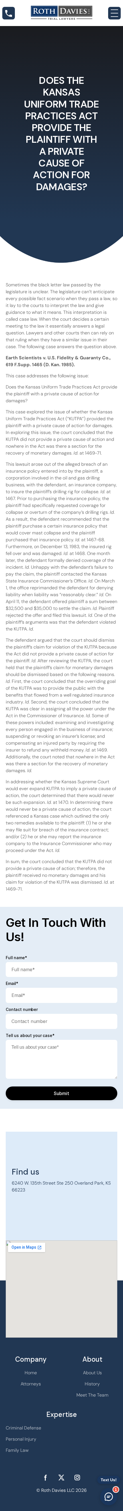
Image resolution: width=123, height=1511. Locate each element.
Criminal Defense (23, 1428)
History (92, 1384)
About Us (92, 1373)
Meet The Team (92, 1395)
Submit (61, 1093)
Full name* (16, 958)
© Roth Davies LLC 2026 (61, 1490)
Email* (12, 983)
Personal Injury (21, 1439)
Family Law (17, 1450)
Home (31, 1373)
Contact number (22, 1010)
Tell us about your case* (30, 1036)
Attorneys (31, 1384)
